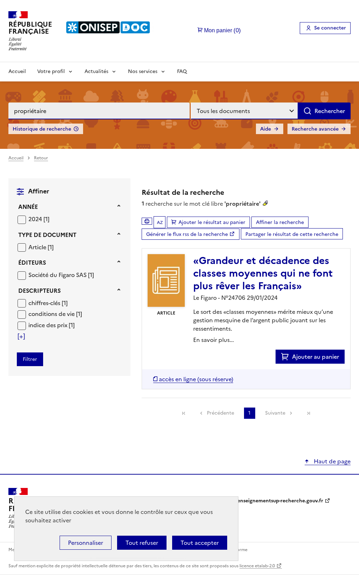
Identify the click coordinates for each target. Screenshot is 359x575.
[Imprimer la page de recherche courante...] (147, 221)
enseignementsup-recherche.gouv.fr (280, 500)
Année (28, 207)
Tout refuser (142, 542)
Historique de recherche (42, 129)
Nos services (142, 71)
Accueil (17, 71)
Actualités (96, 71)
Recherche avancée (315, 129)
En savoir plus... (213, 340)
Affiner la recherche (280, 222)
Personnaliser (85, 542)
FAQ (182, 71)
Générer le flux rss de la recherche (187, 234)
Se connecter (330, 28)
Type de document (47, 235)
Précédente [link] (220, 413)
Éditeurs (32, 262)
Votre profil (51, 71)
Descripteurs (39, 290)
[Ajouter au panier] (286, 357)
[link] (183, 413)
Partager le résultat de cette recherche (291, 234)
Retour (41, 158)
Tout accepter (200, 542)
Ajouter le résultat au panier (211, 222)
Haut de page (331, 461)
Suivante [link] (275, 413)
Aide (265, 129)
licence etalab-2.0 (257, 566)
